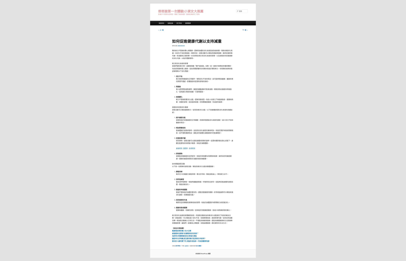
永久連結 (198, 246)
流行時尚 (179, 23)
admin (187, 246)
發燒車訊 (161, 23)
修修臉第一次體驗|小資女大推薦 (180, 11)
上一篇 (161, 30)
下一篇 (245, 30)
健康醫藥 (188, 23)
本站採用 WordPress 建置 (203, 254)
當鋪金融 (170, 23)
